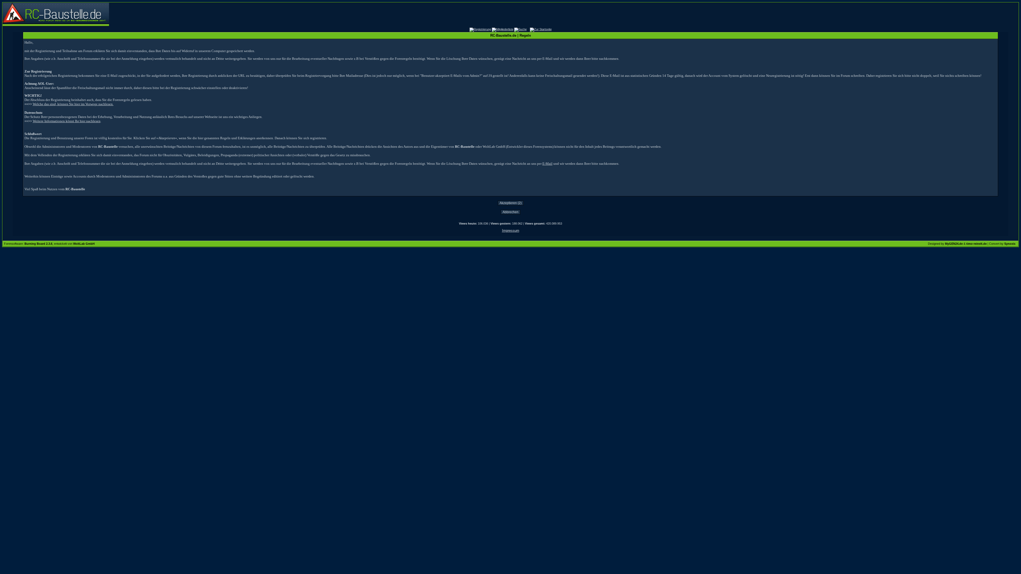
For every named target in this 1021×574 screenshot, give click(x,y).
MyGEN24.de (954, 243)
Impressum (510, 231)
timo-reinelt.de (976, 243)
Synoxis (1009, 243)
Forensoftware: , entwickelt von (49, 243)
